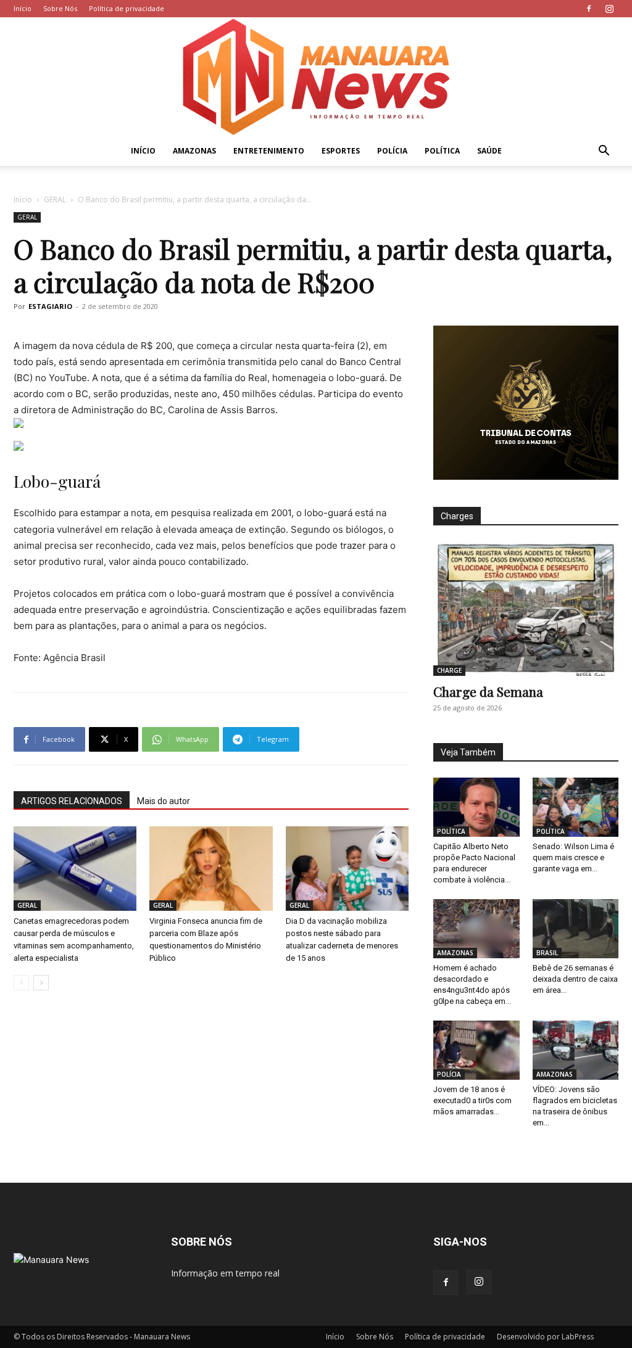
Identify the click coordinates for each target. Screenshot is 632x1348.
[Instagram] (609, 8)
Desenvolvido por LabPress (545, 1336)
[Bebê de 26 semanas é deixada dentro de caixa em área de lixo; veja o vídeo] (576, 928)
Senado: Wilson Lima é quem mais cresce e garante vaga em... (573, 857)
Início (22, 8)
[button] (603, 152)
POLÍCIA (392, 151)
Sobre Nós (60, 8)
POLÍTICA (442, 151)
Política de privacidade (126, 8)
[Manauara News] (316, 76)
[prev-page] (21, 982)
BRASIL (547, 952)
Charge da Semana (488, 691)
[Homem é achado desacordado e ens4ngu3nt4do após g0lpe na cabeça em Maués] (476, 928)
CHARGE (449, 670)
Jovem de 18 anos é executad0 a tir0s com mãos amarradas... (472, 1100)
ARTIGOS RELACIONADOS (71, 801)
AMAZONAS (194, 151)
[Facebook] (589, 8)
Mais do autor (163, 801)
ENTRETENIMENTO (268, 151)
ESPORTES (341, 151)
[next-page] (41, 982)
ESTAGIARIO (50, 306)
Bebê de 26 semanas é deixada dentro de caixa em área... (575, 979)
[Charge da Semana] (525, 608)
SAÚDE (489, 151)
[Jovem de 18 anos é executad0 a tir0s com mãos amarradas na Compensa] (476, 1050)
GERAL (55, 199)
